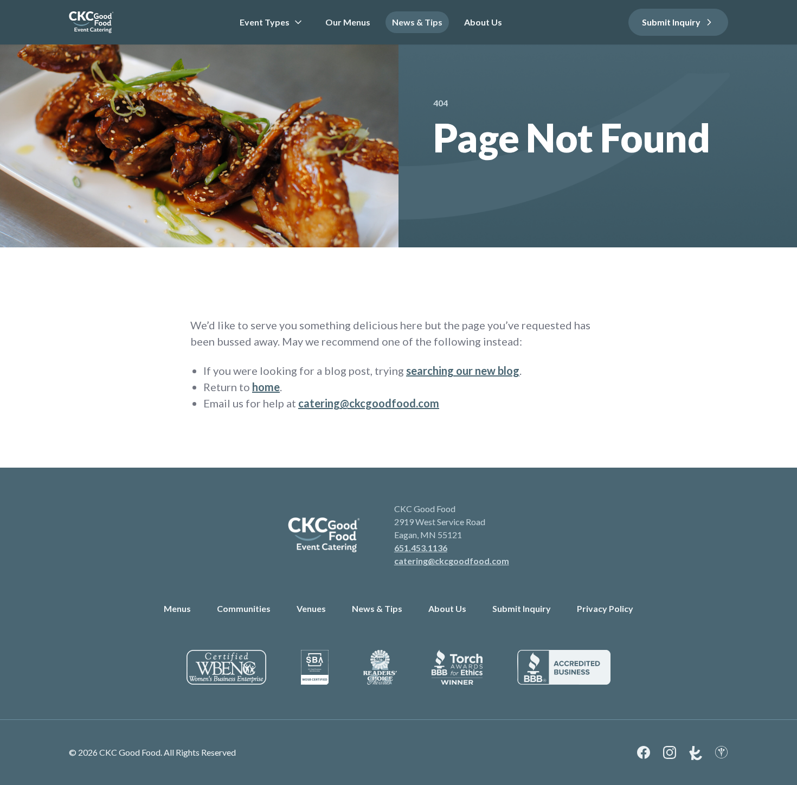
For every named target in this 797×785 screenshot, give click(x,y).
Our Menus (347, 22)
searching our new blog (462, 370)
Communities (244, 608)
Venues (311, 608)
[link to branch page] (91, 22)
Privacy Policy (605, 608)
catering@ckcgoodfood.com (368, 403)
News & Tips (417, 22)
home (266, 386)
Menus (177, 608)
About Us (483, 22)
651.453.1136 (420, 548)
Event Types (265, 22)
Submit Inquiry (671, 22)
